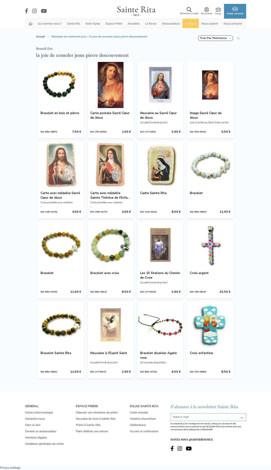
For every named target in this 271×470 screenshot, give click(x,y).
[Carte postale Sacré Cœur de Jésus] (111, 85)
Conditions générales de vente (44, 444)
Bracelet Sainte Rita (56, 353)
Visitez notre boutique (39, 412)
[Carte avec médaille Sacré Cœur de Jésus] (61, 165)
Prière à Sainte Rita (88, 425)
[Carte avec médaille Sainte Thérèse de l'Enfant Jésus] (111, 165)
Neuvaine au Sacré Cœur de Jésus (158, 115)
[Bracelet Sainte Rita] (61, 325)
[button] (215, 38)
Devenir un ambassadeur (40, 431)
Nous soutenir (209, 23)
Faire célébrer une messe (92, 431)
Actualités (134, 23)
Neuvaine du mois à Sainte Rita (95, 419)
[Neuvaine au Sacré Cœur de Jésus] (160, 85)
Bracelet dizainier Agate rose (158, 355)
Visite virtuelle (139, 412)
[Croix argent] (210, 245)
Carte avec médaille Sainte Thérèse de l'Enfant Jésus (110, 195)
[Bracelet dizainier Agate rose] (160, 325)
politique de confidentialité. (201, 429)
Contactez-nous (35, 419)
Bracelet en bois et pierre (60, 113)
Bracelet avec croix (104, 273)
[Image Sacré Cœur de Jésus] (210, 85)
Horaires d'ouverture (143, 419)
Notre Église (93, 23)
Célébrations (138, 425)
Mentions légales (36, 438)
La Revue (150, 23)
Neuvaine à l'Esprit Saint (108, 353)
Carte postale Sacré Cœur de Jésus (110, 115)
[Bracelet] (210, 165)
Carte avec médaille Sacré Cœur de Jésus (60, 195)
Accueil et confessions (144, 431)
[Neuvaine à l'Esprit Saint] (111, 325)
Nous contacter (233, 23)
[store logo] (136, 11)
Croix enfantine (201, 353)
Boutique (190, 23)
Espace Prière (114, 23)
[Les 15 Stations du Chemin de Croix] (160, 245)
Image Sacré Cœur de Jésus (206, 115)
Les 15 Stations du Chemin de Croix (160, 275)
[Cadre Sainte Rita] (160, 165)
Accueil (40, 36)
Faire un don (235, 13)
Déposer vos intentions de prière (97, 412)
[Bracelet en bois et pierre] (61, 85)
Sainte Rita (73, 23)
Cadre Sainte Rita (153, 193)
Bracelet (196, 193)
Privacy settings (10, 468)
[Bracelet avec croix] (111, 245)
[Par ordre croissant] (238, 38)
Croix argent (199, 273)
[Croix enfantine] (210, 325)
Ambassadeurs (171, 23)
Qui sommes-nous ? (50, 23)
